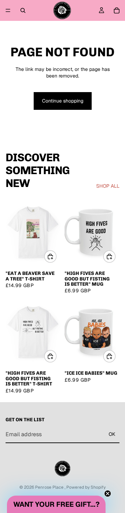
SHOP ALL (107, 186)
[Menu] (8, 10)
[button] (56, 504)
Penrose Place (50, 487)
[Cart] (116, 10)
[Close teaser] (107, 493)
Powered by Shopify (86, 487)
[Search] (23, 10)
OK (112, 434)
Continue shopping (62, 101)
